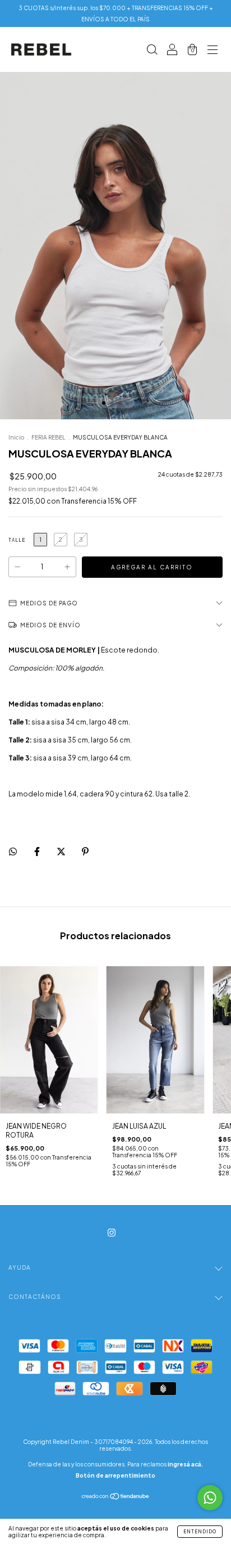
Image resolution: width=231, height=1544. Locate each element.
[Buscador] (152, 51)
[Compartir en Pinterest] (85, 851)
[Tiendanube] (116, 1497)
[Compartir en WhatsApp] (12, 851)
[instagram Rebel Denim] (111, 1232)
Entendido (199, 1531)
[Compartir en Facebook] (38, 851)
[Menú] (212, 51)
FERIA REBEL (48, 437)
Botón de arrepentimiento (115, 1475)
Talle (16, 540)
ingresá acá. (185, 1464)
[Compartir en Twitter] (62, 851)
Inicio (16, 437)
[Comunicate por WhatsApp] (210, 1497)
